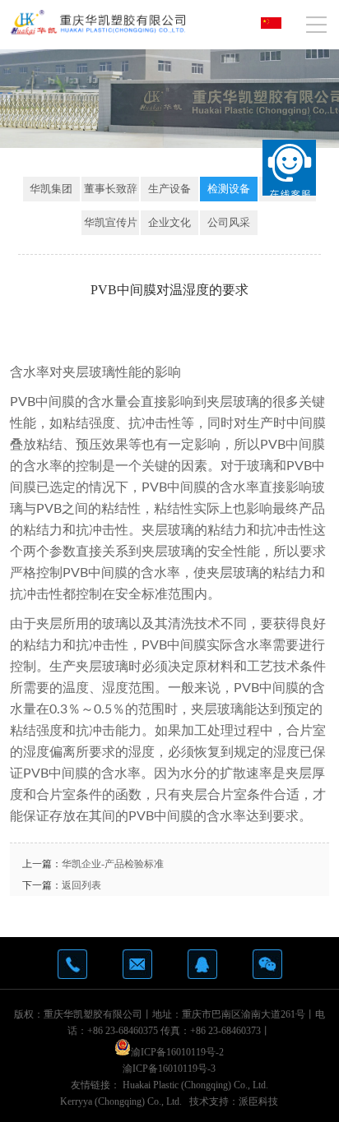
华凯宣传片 (110, 222)
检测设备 (228, 188)
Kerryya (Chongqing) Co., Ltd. (121, 1101)
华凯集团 (51, 188)
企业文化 (169, 222)
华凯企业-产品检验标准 (113, 864)
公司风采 (228, 222)
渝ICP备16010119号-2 (177, 1052)
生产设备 (169, 188)
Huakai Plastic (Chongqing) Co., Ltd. (195, 1085)
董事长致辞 (110, 188)
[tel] (72, 964)
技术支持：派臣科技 (233, 1101)
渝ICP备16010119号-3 (169, 1068)
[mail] (137, 964)
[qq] (202, 964)
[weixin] (267, 964)
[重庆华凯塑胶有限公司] (97, 22)
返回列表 (81, 885)
